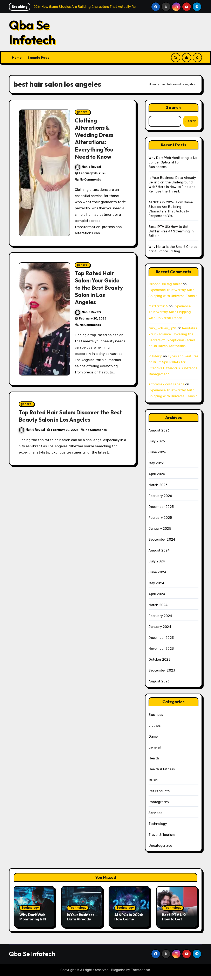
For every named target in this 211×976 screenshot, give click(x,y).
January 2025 (160, 529)
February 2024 (160, 616)
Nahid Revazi (91, 167)
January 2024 (160, 627)
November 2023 (161, 649)
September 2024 (162, 539)
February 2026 (160, 496)
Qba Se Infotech (32, 32)
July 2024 (157, 561)
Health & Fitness (162, 769)
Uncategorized (160, 846)
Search (173, 107)
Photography (159, 802)
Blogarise (118, 970)
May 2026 (156, 463)
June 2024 (157, 572)
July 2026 (157, 441)
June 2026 (157, 452)
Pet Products (159, 791)
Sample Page (39, 57)
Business (156, 715)
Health (154, 758)
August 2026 (159, 430)
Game (153, 736)
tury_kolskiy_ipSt (163, 328)
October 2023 (159, 659)
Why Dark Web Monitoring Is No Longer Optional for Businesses (173, 162)
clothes (154, 726)
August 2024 (159, 550)
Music (153, 780)
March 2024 (158, 605)
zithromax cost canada (166, 384)
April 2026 (157, 474)
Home (17, 57)
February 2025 (160, 518)
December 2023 (161, 638)
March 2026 (158, 485)
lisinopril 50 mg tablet (165, 284)
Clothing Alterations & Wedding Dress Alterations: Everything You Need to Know (94, 138)
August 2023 (159, 681)
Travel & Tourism (162, 835)
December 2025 (161, 507)
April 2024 (157, 594)
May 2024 (156, 583)
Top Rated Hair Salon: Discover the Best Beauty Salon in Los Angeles (70, 416)
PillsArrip (155, 356)
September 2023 (162, 670)
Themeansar (140, 970)
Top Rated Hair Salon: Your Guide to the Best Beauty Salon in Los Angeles (99, 288)
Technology (158, 824)
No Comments (90, 179)
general (82, 112)
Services (155, 813)
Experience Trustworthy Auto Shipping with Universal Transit (170, 312)
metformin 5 (158, 306)
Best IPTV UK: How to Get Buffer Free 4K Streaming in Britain (171, 231)
